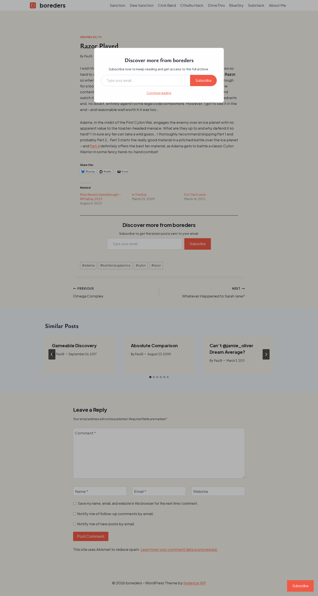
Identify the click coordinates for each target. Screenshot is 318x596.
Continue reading (159, 93)
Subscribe (203, 80)
